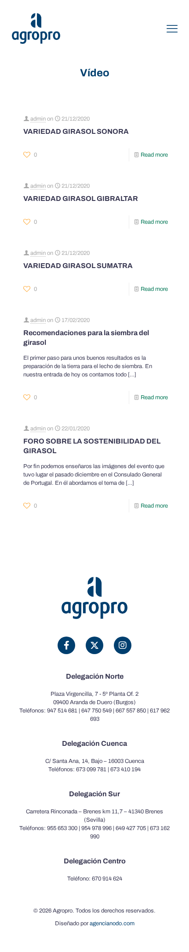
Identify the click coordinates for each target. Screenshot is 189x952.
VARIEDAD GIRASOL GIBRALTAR (80, 198)
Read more (154, 155)
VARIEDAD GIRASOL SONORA (76, 131)
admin (38, 119)
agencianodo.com (112, 923)
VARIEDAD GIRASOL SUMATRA (78, 265)
